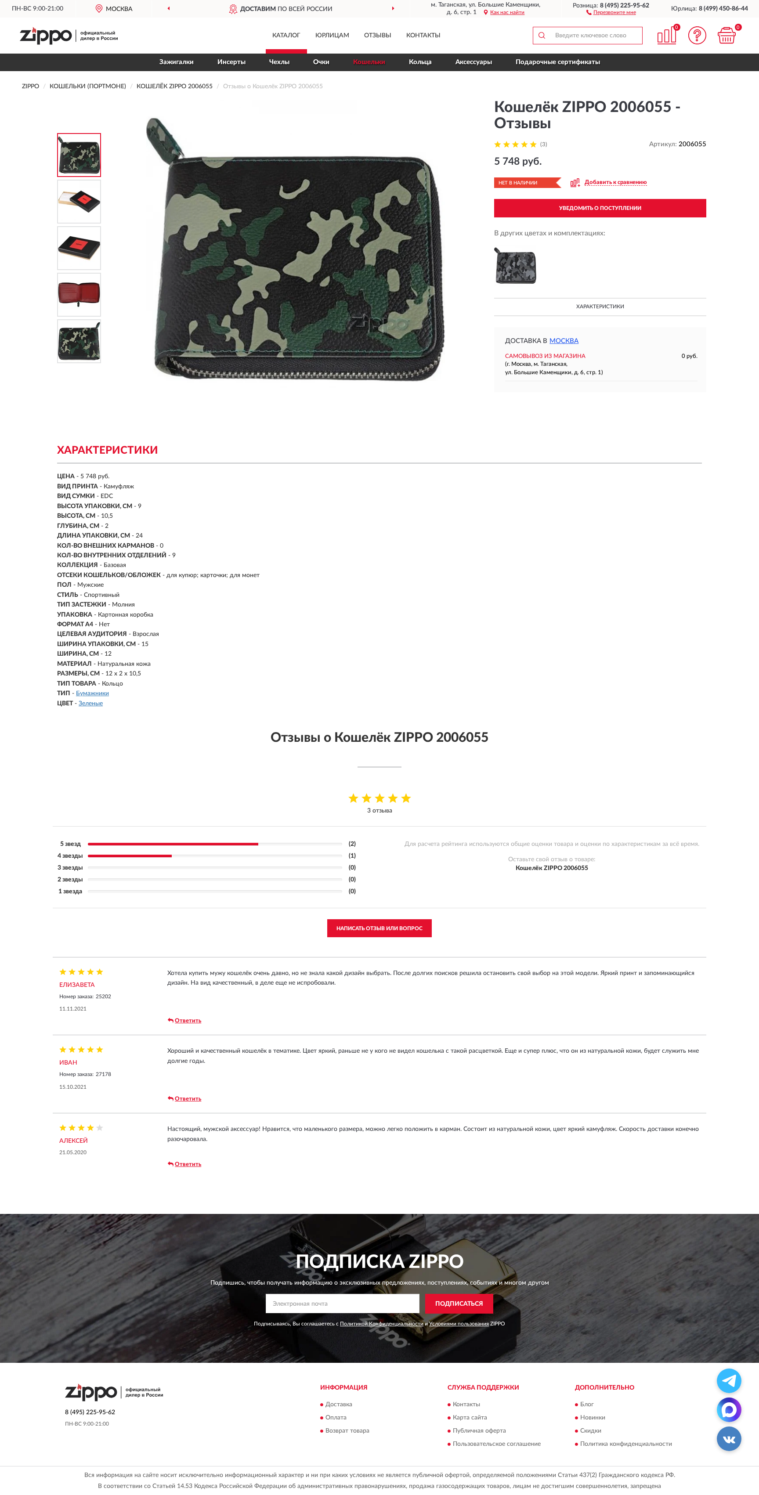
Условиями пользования (459, 1323)
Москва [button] (563, 341)
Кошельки (369, 62)
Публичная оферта (479, 1431)
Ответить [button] (188, 1021)
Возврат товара (347, 1431)
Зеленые (91, 704)
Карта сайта (470, 1418)
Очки (321, 62)
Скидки (590, 1431)
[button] (611, 11)
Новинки (592, 1418)
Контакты (423, 35)
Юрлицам (332, 35)
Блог (587, 1405)
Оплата (336, 1418)
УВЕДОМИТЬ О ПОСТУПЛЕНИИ (600, 208)
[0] (727, 35)
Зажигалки (176, 62)
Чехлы (279, 62)
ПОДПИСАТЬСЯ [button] (459, 1304)
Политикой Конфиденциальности (381, 1323)
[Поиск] (541, 35)
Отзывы (377, 35)
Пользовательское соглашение (497, 1444)
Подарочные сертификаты (558, 62)
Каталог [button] (286, 35)
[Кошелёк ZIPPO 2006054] (515, 266)
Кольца (420, 62)
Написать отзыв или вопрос (379, 928)
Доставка (338, 1405)
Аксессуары (473, 62)
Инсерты (231, 62)
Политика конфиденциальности (626, 1444)
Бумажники (92, 693)
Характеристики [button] (600, 306)
